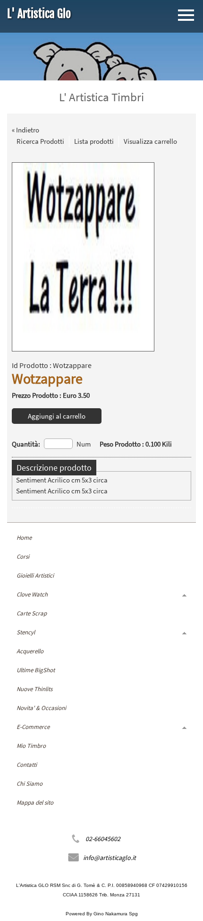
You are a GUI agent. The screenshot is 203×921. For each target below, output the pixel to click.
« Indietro (25, 129)
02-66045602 (102, 838)
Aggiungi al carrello (56, 416)
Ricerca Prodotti (40, 141)
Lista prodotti (94, 141)
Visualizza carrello (150, 141)
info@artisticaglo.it (109, 857)
